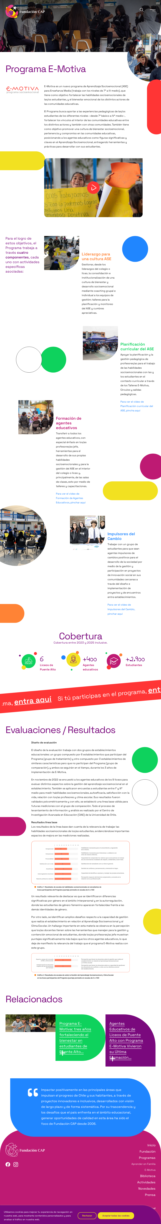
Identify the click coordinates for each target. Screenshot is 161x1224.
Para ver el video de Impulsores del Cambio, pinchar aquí (121, 609)
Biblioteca (147, 1176)
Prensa (150, 1195)
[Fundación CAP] (25, 11)
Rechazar (87, 1215)
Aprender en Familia (143, 1164)
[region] (80, 1214)
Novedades (146, 1188)
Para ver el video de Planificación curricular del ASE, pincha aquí (136, 406)
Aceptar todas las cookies (116, 1215)
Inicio (151, 1145)
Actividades (146, 1182)
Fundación (147, 1151)
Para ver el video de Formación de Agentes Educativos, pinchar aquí (71, 498)
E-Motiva (150, 1170)
